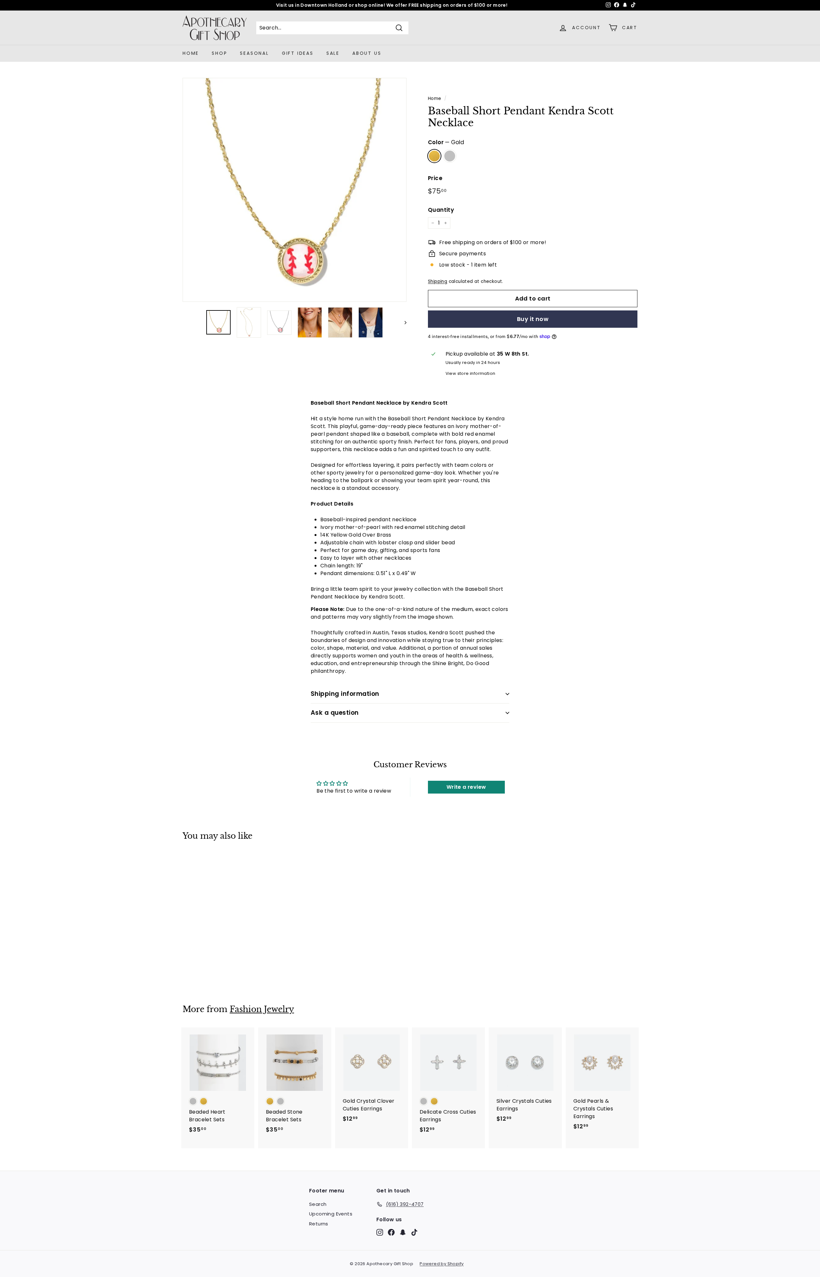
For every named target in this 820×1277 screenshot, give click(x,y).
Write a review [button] (466, 787)
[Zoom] (294, 189)
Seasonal (254, 53)
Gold (434, 156)
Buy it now (533, 319)
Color (446, 142)
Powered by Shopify (441, 1264)
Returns (318, 1223)
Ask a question (335, 712)
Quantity (441, 210)
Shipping (437, 281)
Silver (449, 156)
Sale (333, 53)
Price (435, 178)
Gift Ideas (298, 53)
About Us (366, 53)
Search (317, 1204)
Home (191, 53)
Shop (219, 53)
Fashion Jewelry (262, 1009)
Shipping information (345, 693)
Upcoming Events (330, 1213)
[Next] (402, 322)
